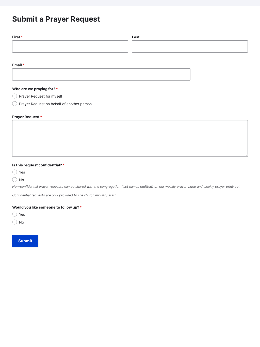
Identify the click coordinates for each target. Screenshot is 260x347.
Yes (22, 172)
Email (17, 65)
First (16, 37)
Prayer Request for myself (40, 96)
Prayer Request (26, 117)
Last (136, 37)
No (21, 180)
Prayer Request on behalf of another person (55, 104)
